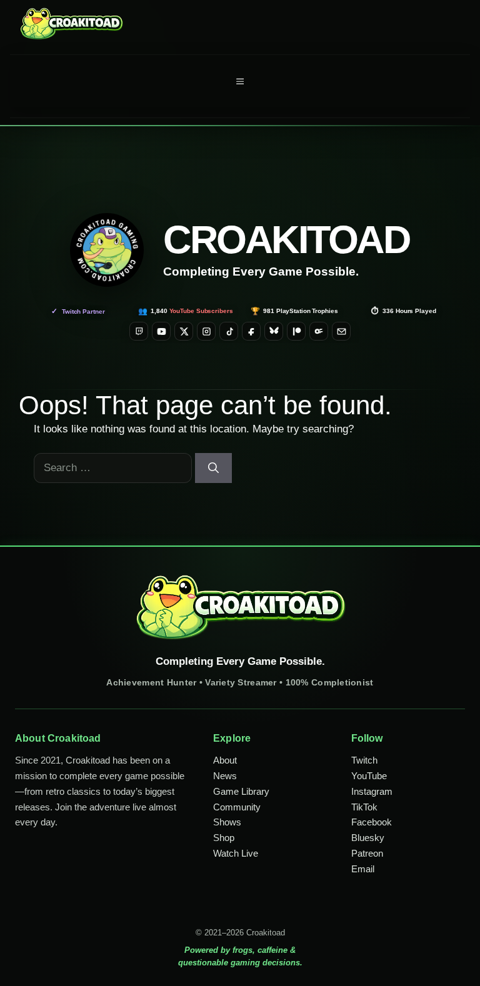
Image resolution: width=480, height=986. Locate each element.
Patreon (367, 853)
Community (237, 807)
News (225, 775)
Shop (223, 837)
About (225, 760)
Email (362, 869)
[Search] (213, 468)
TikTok (364, 807)
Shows (227, 822)
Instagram (371, 791)
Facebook (371, 822)
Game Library (241, 791)
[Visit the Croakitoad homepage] (107, 250)
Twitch (364, 760)
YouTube (369, 775)
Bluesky (367, 837)
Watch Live (235, 853)
